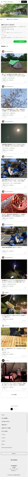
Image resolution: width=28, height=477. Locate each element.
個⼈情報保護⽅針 (14, 465)
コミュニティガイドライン (14, 468)
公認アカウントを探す (6, 428)
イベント (3, 434)
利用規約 (14, 467)
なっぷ (3, 444)
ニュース (3, 437)
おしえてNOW (4, 431)
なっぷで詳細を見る (20, 41)
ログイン (24, 1)
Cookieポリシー (14, 470)
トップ (3, 19)
